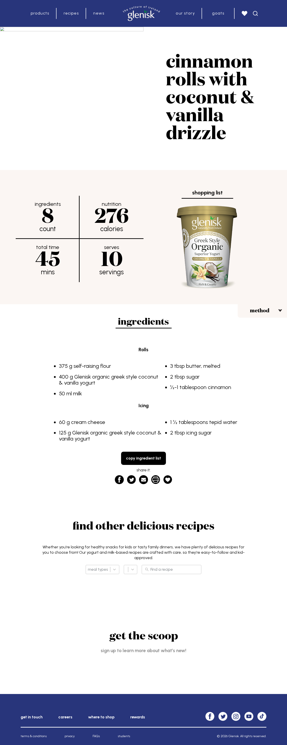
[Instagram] (235, 716)
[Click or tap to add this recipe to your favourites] (167, 478)
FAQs (96, 736)
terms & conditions (34, 736)
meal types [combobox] (98, 569)
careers (65, 717)
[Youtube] (248, 716)
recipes (71, 13)
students (124, 736)
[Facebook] (209, 716)
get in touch (32, 717)
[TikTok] (261, 716)
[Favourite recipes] (244, 13)
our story (185, 13)
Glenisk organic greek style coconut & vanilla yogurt (108, 379)
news (98, 13)
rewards (137, 717)
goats (218, 13)
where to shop (101, 717)
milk (77, 393)
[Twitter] (222, 716)
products (40, 13)
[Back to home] (141, 13)
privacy (70, 736)
